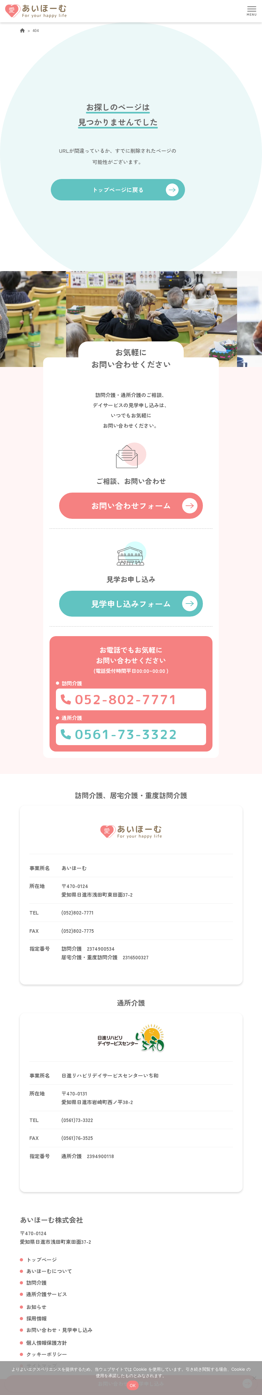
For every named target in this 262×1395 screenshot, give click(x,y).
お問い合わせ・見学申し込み (59, 1330)
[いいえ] (254, 1378)
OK (133, 1385)
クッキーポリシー (46, 1354)
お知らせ (36, 1307)
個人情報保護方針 (46, 1342)
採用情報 (36, 1318)
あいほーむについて (49, 1271)
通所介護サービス (46, 1294)
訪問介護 (36, 1282)
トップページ (41, 1259)
